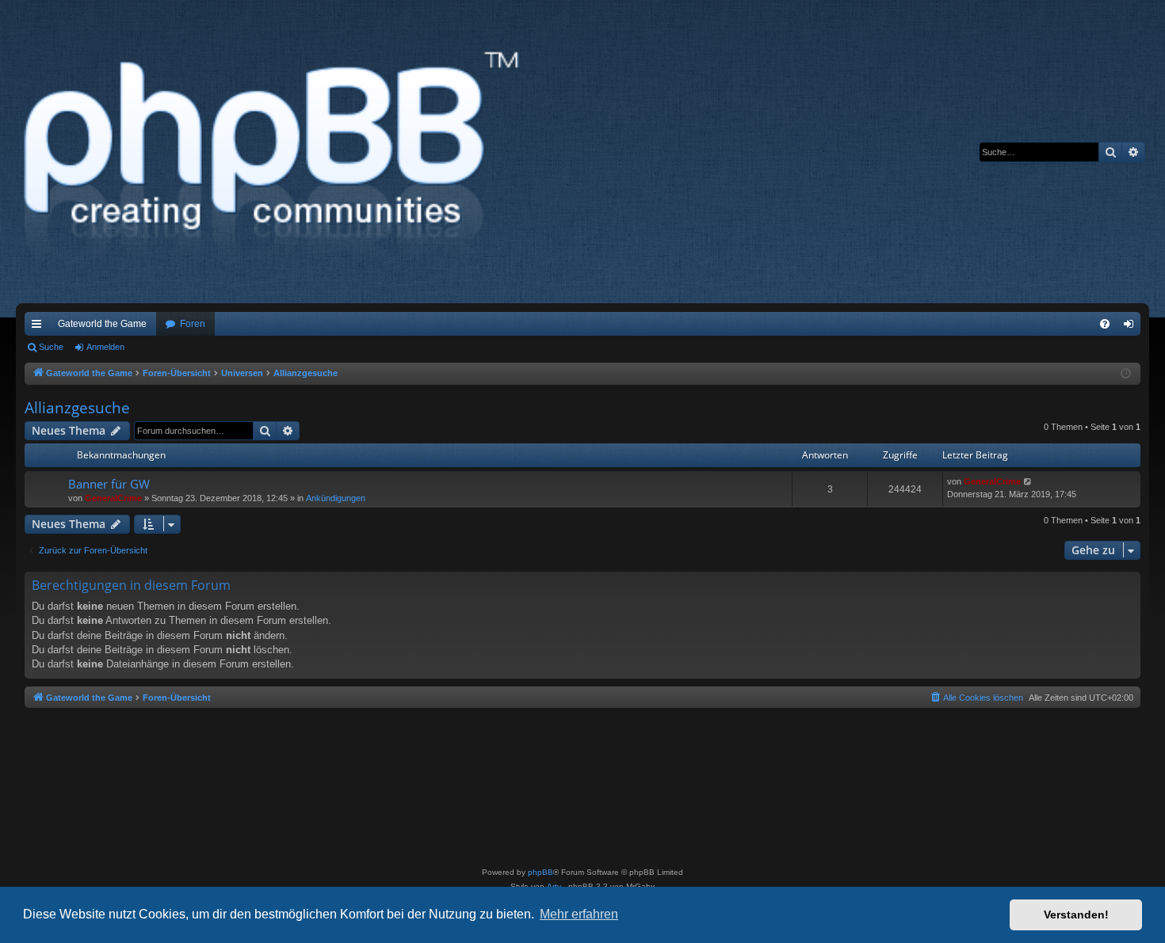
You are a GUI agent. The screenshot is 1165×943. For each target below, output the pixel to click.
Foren (192, 323)
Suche (51, 347)
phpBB (540, 872)
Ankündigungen (335, 498)
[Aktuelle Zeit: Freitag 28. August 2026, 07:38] (1126, 374)
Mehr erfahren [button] (579, 914)
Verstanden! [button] (1076, 914)
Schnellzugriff (39, 327)
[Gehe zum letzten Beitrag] (1028, 482)
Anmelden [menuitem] (1131, 327)
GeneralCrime (113, 498)
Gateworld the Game (102, 323)
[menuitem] (1105, 324)
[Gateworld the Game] (277, 151)
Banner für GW (109, 484)
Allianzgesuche (77, 407)
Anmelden (105, 347)
